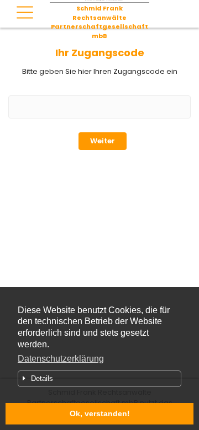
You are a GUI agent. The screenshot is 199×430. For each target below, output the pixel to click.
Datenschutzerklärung (61, 358)
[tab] (99, 378)
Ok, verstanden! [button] (100, 413)
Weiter (102, 141)
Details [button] (42, 378)
